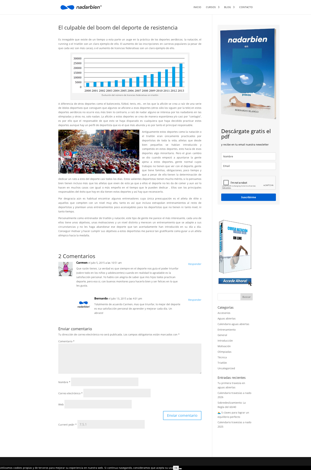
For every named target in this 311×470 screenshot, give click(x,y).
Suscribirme (248, 197)
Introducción (225, 340)
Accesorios (224, 313)
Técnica (222, 357)
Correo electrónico (70, 393)
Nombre (64, 382)
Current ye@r (67, 424)
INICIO (197, 7)
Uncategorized (226, 368)
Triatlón (222, 362)
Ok (175, 467)
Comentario (66, 341)
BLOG (227, 7)
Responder (194, 264)
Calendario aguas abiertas (233, 324)
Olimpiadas (224, 351)
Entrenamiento (227, 329)
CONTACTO (246, 7)
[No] (180, 468)
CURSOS (211, 7)
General (222, 335)
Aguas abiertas (227, 318)
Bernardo (101, 298)
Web (61, 404)
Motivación (224, 346)
